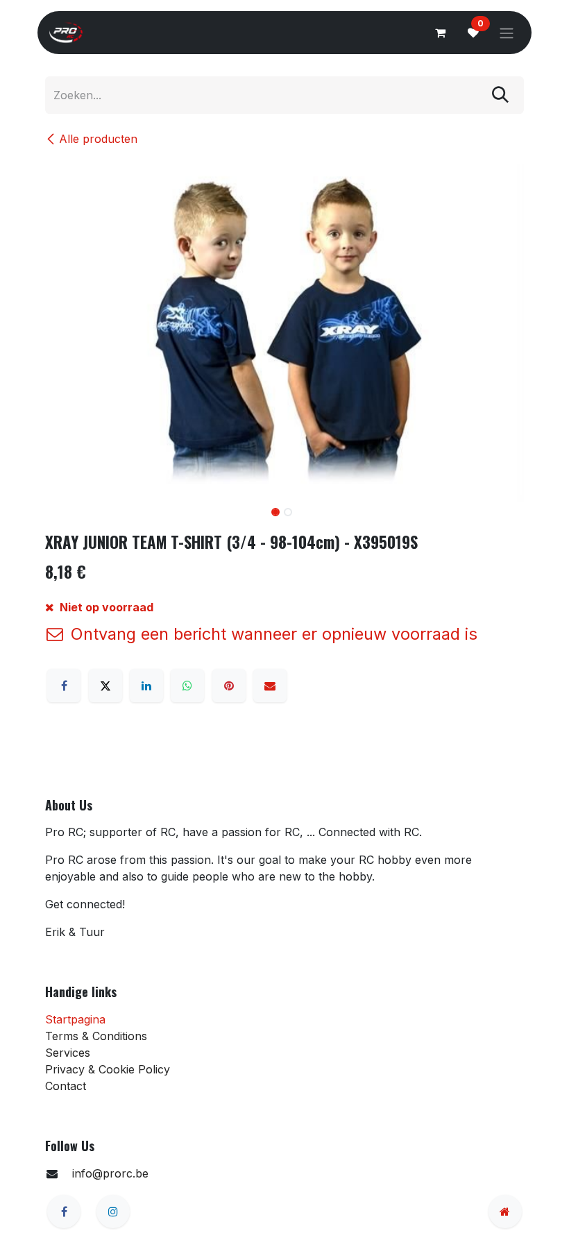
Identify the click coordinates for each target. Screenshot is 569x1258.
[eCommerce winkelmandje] (440, 32)
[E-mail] (270, 685)
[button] (69, 513)
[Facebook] (63, 685)
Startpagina (75, 1019)
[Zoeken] (500, 95)
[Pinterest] (229, 685)
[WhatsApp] (187, 685)
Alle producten (98, 139)
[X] (105, 685)
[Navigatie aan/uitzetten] (506, 32)
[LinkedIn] (146, 685)
